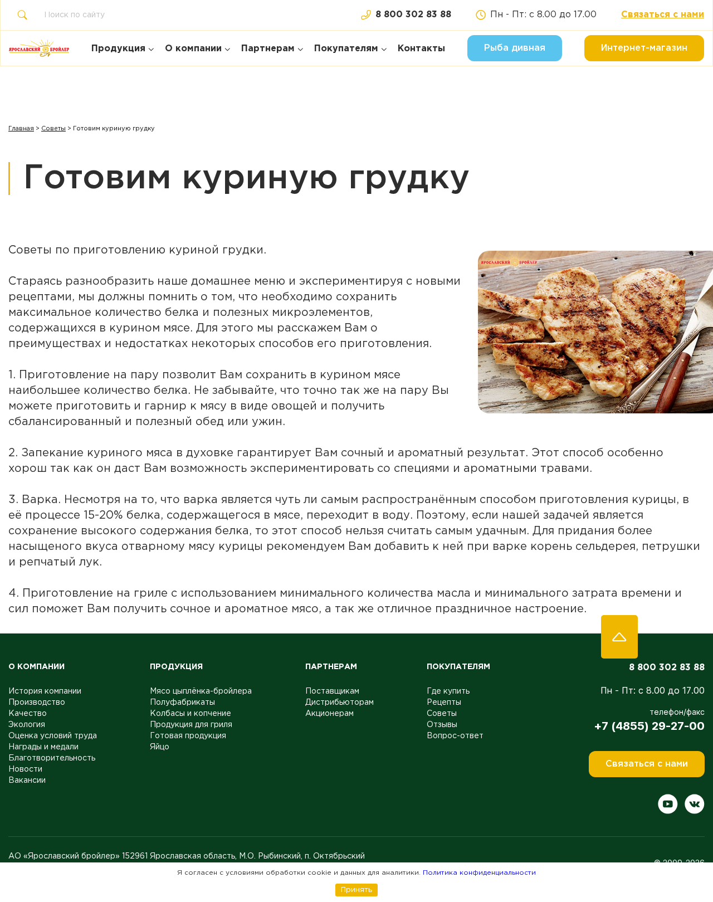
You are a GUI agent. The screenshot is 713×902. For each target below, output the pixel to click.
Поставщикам (332, 691)
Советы (53, 128)
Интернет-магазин (644, 48)
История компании (44, 691)
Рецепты (444, 702)
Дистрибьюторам (339, 702)
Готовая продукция (188, 736)
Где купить (448, 691)
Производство (36, 702)
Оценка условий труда (52, 736)
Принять (356, 889)
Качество (27, 713)
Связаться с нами (662, 15)
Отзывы (442, 724)
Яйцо (159, 747)
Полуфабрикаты (182, 702)
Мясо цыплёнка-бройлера (201, 691)
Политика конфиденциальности (479, 873)
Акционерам (329, 713)
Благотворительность (51, 758)
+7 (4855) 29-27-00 (649, 726)
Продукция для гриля (191, 724)
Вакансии (27, 780)
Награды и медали (43, 747)
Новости (25, 769)
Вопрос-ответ (455, 736)
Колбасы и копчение (190, 713)
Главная (21, 128)
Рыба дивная (514, 48)
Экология (26, 724)
